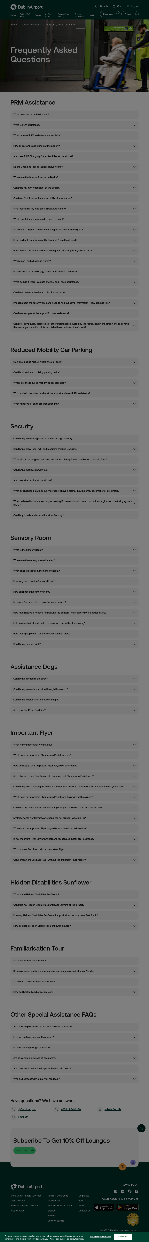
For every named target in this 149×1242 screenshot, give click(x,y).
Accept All (122, 1236)
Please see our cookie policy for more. (67, 1239)
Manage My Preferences (100, 1236)
